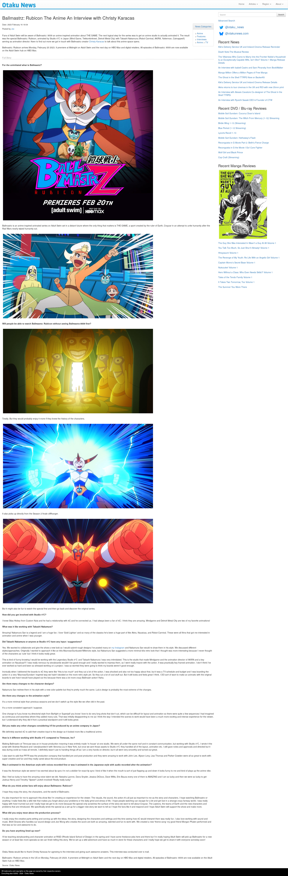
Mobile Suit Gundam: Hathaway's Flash (237, 137)
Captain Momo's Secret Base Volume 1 (236, 262)
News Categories (203, 26)
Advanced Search (226, 20)
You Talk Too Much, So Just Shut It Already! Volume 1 (243, 247)
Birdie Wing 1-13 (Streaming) (232, 123)
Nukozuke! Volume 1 (228, 267)
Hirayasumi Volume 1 (228, 252)
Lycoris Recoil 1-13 (227, 132)
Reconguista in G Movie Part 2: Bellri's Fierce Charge (243, 142)
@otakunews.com (237, 33)
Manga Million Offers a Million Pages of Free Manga (242, 72)
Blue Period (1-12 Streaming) (232, 128)
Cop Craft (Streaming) (228, 157)
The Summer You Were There (232, 286)
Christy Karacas (96, 41)
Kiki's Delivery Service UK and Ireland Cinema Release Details (247, 82)
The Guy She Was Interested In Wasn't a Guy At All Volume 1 (247, 242)
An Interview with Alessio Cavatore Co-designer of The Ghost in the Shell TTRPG (250, 93)
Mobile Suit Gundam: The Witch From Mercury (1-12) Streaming (248, 118)
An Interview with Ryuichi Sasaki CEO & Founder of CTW (245, 99)
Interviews (202, 39)
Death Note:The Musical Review (233, 51)
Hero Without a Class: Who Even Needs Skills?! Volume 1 (245, 272)
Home (241, 3)
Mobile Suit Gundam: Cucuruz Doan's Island (239, 113)
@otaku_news (234, 27)
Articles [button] (252, 3)
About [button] (279, 3)
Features (201, 36)
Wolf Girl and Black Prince (230, 152)
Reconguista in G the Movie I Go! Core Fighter (240, 147)
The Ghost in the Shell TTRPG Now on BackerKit (241, 77)
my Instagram (117, 647)
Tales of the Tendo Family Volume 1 (235, 277)
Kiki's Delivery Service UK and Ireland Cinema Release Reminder (249, 46)
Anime (200, 33)
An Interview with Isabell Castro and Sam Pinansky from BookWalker (250, 67)
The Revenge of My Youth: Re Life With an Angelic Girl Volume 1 (249, 257)
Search (281, 14)
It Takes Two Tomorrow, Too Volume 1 (236, 281)
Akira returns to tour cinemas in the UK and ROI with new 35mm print (251, 87)
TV (206, 42)
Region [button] (266, 3)
